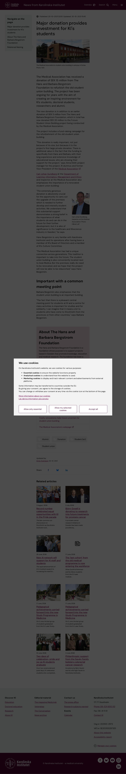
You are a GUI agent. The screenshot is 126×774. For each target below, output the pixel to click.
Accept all (93, 409)
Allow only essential (33, 409)
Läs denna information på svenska (33, 399)
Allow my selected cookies (63, 409)
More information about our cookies (34, 396)
